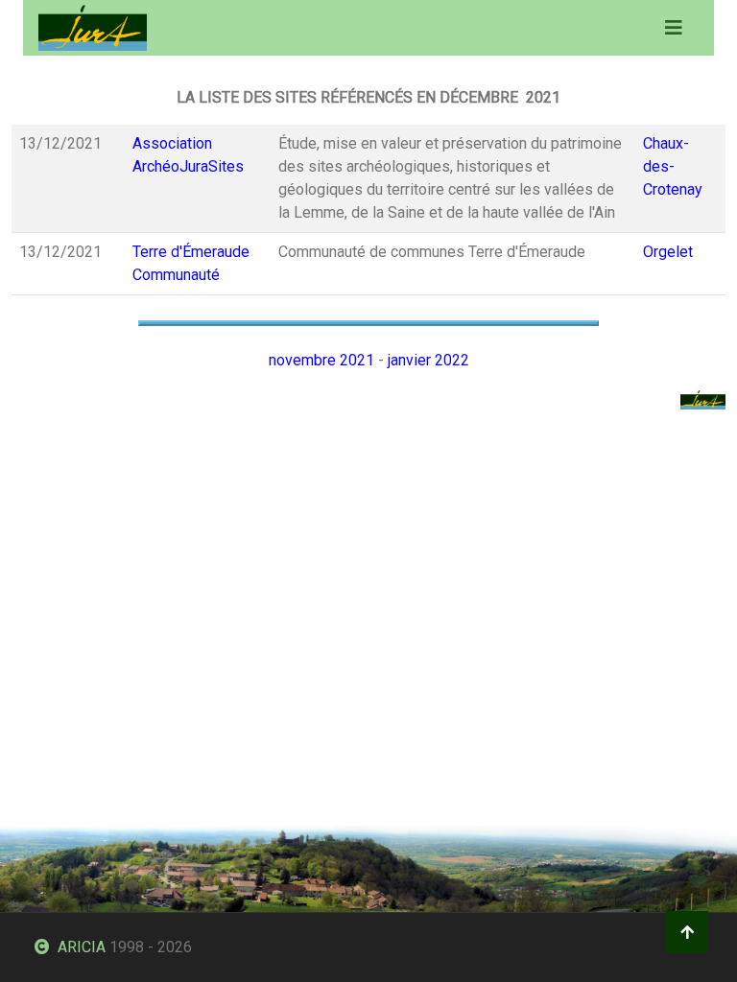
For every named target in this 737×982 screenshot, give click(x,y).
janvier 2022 (428, 360)
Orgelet (668, 252)
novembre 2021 (321, 360)
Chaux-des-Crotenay (672, 166)
